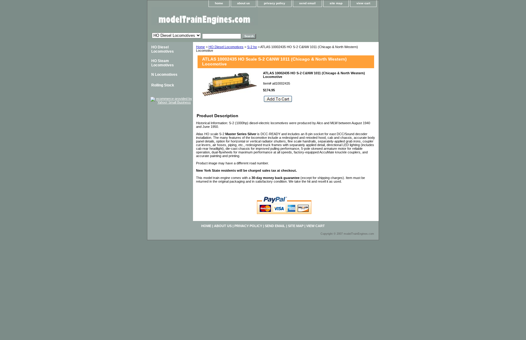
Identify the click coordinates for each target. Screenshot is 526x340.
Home (200, 47)
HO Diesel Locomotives (226, 47)
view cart (363, 3)
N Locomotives (164, 74)
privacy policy (274, 3)
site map (336, 3)
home (219, 3)
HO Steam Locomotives (162, 63)
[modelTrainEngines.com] (223, 18)
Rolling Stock (162, 85)
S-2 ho (252, 47)
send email (307, 3)
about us (243, 3)
